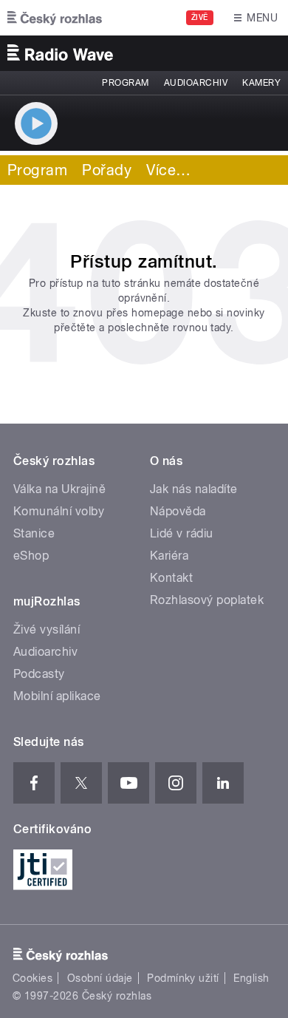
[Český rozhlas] (54, 17)
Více (168, 170)
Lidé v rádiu (181, 533)
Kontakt (171, 578)
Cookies (32, 978)
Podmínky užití (183, 978)
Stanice (34, 533)
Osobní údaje (100, 978)
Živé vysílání (46, 629)
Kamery (261, 83)
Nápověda (178, 511)
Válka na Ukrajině (59, 489)
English (251, 978)
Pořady (106, 170)
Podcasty (39, 674)
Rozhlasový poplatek (207, 600)
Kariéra (169, 556)
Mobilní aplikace (57, 696)
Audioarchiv (195, 83)
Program (125, 83)
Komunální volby (58, 511)
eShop (31, 556)
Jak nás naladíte (194, 489)
